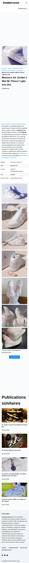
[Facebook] (2, 555)
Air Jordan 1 (20, 70)
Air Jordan (12, 70)
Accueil (4, 68)
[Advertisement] (14, 27)
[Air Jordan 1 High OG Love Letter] (14, 441)
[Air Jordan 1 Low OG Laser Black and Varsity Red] (14, 415)
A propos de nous (13, 547)
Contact (4, 547)
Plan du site (23, 547)
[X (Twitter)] (4, 555)
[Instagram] (7, 555)
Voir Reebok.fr (14, 357)
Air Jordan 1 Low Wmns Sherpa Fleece (14, 124)
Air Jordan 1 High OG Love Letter (11, 450)
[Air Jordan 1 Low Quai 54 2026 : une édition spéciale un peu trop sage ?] (14, 464)
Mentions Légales (7, 550)
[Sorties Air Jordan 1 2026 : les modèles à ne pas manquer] (14, 490)
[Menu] (26, 2)
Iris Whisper (22, 153)
